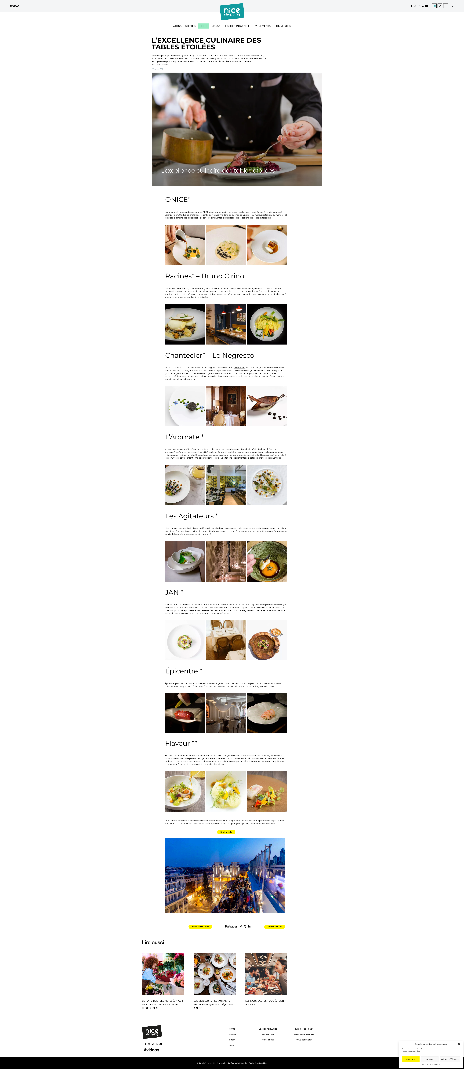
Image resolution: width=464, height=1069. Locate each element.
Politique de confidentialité (431, 1065)
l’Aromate (201, 449)
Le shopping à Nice (237, 26)
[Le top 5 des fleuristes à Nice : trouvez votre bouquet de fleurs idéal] (163, 974)
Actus (177, 26)
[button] (459, 1044)
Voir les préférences (450, 1059)
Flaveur (168, 755)
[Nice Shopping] (232, 6)
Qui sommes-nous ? (304, 1029)
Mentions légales (219, 1063)
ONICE (205, 212)
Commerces (282, 26)
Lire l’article (226, 832)
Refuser (429, 1059)
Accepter (410, 1059)
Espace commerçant (304, 1034)
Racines (277, 294)
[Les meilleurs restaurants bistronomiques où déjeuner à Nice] (215, 974)
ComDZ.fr (263, 1063)
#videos (14, 6)
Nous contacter (304, 1040)
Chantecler (239, 367)
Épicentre (169, 683)
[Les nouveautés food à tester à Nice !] (266, 974)
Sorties (190, 26)
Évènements (262, 26)
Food (203, 26)
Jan (181, 607)
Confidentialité (234, 1063)
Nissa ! (215, 26)
